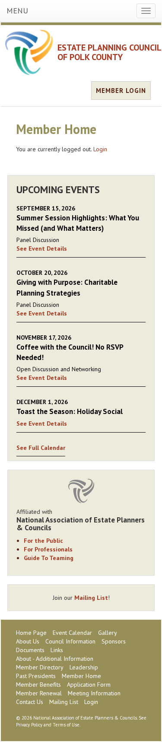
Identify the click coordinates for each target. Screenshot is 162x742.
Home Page (31, 633)
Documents (30, 650)
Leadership (84, 667)
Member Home (81, 676)
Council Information (70, 641)
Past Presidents (36, 676)
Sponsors (114, 641)
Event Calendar (72, 633)
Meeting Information (94, 693)
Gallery (107, 633)
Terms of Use (66, 725)
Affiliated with (80, 520)
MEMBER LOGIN (121, 90)
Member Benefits (38, 684)
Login (100, 149)
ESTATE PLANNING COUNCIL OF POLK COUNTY (109, 52)
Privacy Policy (29, 725)
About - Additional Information (54, 658)
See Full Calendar (40, 448)
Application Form (89, 684)
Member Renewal (39, 693)
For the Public (43, 541)
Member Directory (40, 667)
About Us (27, 641)
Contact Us (29, 702)
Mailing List (91, 598)
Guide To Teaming (48, 558)
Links (57, 650)
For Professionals (48, 549)
